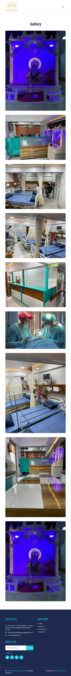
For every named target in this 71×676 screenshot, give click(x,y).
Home (41, 623)
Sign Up (29, 648)
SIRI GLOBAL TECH (60, 671)
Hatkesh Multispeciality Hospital (17, 671)
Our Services (43, 629)
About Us (42, 626)
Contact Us (42, 632)
